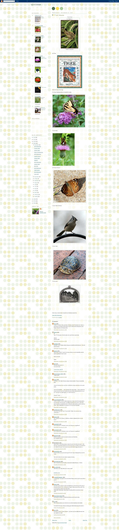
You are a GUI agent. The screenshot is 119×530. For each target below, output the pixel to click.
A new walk (36, 174)
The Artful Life (38, 45)
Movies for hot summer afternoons (43, 108)
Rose (55, 323)
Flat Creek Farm (57, 461)
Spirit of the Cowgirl (39, 35)
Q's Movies (37, 106)
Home (70, 520)
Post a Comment (57, 517)
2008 (34, 199)
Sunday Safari (37, 150)
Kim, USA (56, 467)
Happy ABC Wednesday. (57, 315)
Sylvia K (55, 350)
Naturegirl (56, 435)
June (35, 186)
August (35, 182)
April (35, 190)
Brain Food (43, 67)
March (35, 192)
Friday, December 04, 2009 (59, 499)
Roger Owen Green (58, 495)
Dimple (55, 417)
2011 (34, 139)
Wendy (55, 484)
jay (54, 501)
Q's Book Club (38, 86)
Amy (55, 510)
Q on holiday (37, 96)
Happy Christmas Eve (38, 152)
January (36, 196)
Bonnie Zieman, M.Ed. (58, 373)
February (36, 194)
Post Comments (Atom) (62, 522)
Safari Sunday (37, 170)
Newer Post (54, 520)
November (36, 176)
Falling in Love (38, 15)
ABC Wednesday (37, 146)
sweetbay (56, 343)
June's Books (43, 87)
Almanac (37, 76)
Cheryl (55, 379)
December (36, 144)
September (36, 180)
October (36, 178)
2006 (34, 203)
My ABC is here (57, 472)
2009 (34, 143)
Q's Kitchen (37, 65)
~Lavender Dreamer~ (58, 477)
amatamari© (56, 424)
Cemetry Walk (37, 148)
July (42, 77)
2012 (34, 137)
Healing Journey (37, 156)
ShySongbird (56, 451)
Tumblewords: (57, 409)
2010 (34, 141)
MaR (55, 363)
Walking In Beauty (39, 55)
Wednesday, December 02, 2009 (60, 329)
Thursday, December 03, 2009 (60, 448)
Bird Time (36, 166)
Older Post (85, 520)
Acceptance (43, 26)
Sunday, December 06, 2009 (59, 514)
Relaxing (36, 160)
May (35, 188)
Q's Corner (36, 4)
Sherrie (55, 332)
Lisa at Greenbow (57, 399)
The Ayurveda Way (39, 25)
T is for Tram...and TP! (58, 369)
